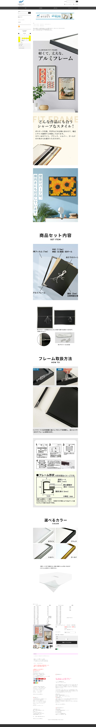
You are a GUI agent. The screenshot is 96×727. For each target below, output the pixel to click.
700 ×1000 (58, 623)
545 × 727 (58, 610)
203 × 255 (36, 620)
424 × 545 (58, 607)
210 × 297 (36, 607)
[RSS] (19, 26)
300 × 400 (58, 611)
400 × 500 (58, 612)
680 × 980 (58, 621)
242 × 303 (36, 621)
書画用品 (19, 22)
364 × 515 (36, 611)
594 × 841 (36, 615)
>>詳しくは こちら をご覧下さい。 (38, 694)
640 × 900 (58, 620)
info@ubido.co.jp (61, 681)
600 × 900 (36, 616)
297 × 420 (36, 610)
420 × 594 (36, 612)
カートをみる (76, 4)
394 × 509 (58, 606)
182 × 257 (36, 606)
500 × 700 (58, 615)
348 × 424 (36, 623)
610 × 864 (58, 617)
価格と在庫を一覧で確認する (60, 634)
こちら (37, 712)
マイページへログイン (68, 4)
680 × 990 (36, 617)
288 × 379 (36, 622)
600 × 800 (58, 616)
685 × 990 (58, 622)
